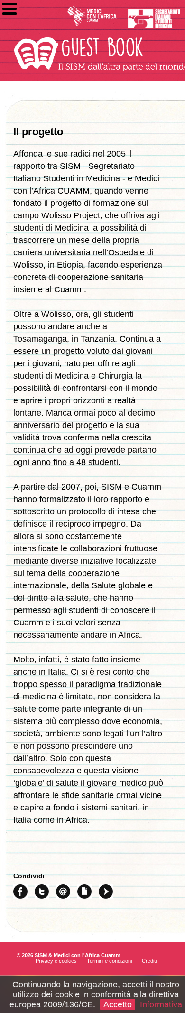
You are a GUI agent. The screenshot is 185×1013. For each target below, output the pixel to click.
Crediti (149, 961)
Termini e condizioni (109, 961)
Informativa (161, 1004)
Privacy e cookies (56, 961)
